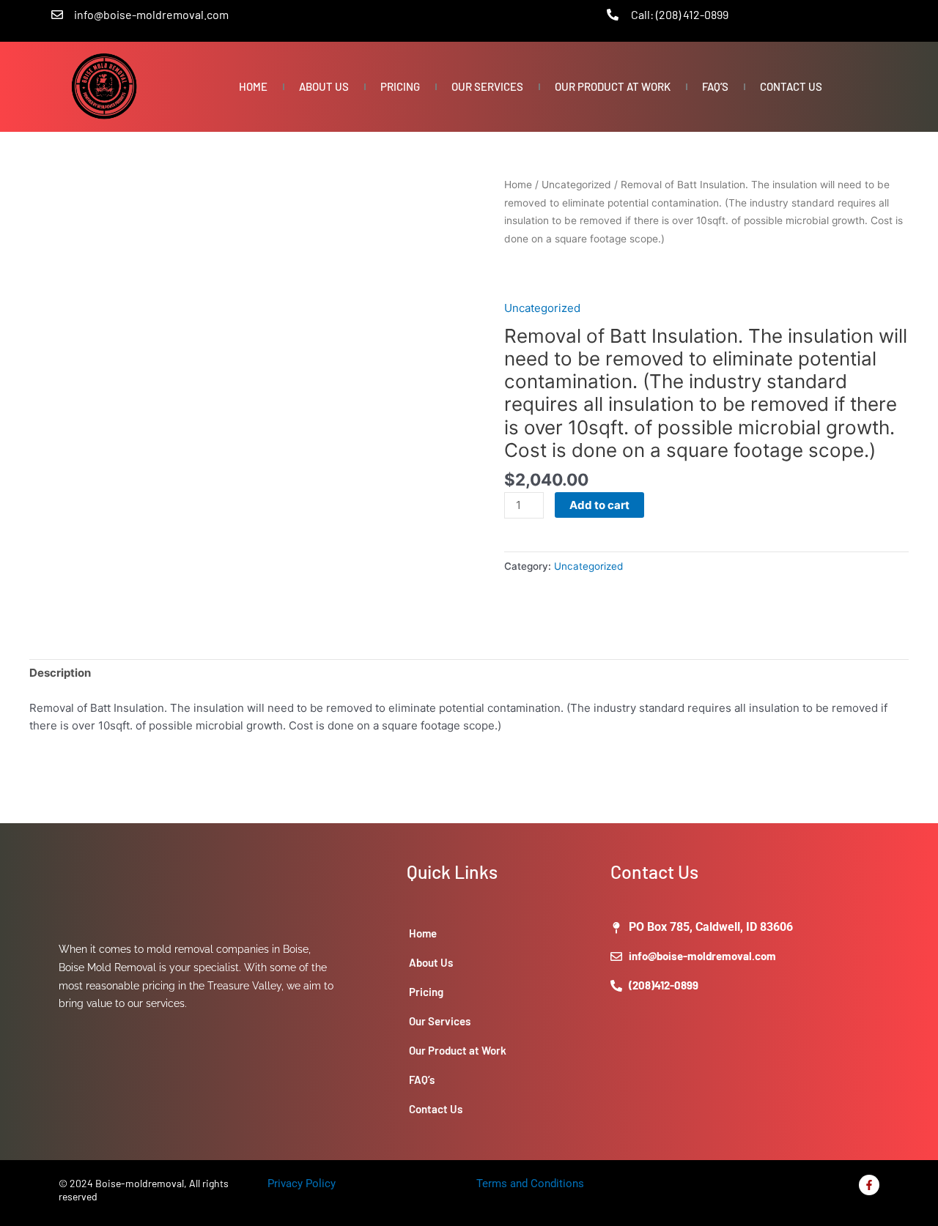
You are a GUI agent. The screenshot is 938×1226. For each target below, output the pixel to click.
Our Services (487, 86)
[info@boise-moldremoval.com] (57, 15)
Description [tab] (60, 673)
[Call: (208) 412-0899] (612, 15)
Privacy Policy (301, 1183)
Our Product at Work (613, 86)
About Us (324, 86)
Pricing (400, 86)
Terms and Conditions (530, 1183)
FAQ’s (715, 86)
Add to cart (599, 505)
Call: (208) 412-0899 (679, 14)
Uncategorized (576, 184)
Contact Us (791, 86)
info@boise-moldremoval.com (151, 14)
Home (253, 86)
